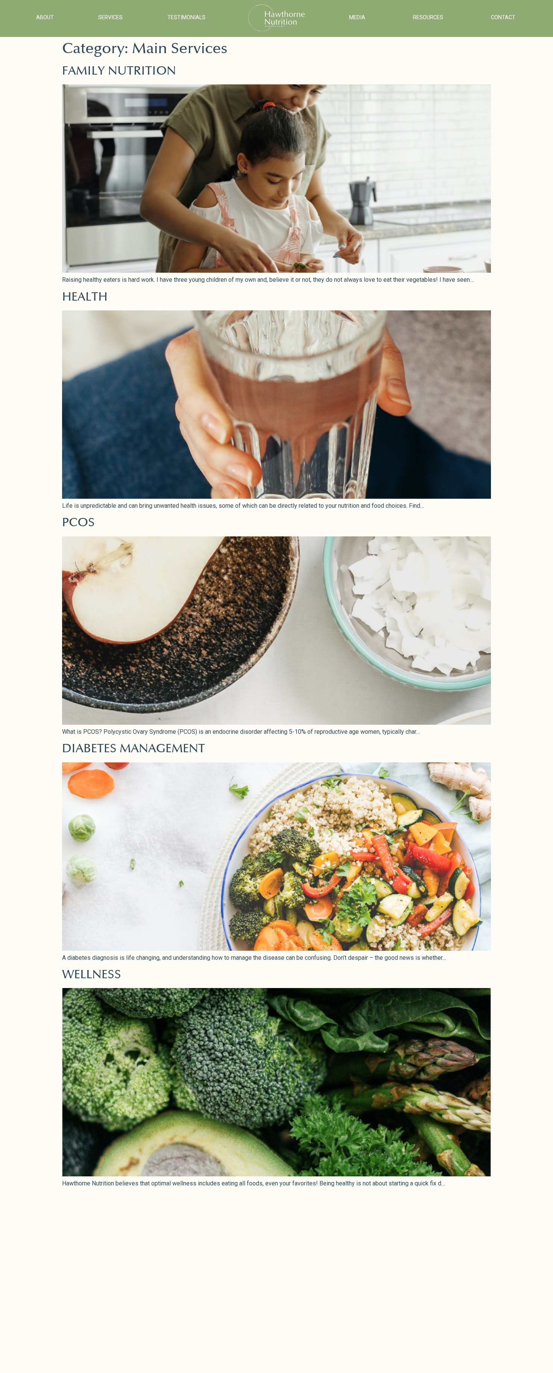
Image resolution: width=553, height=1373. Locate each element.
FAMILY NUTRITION (119, 71)
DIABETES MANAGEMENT (133, 748)
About (45, 17)
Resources (428, 17)
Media (357, 17)
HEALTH (85, 297)
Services (110, 17)
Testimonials (186, 17)
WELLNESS (91, 974)
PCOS (78, 522)
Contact (503, 17)
